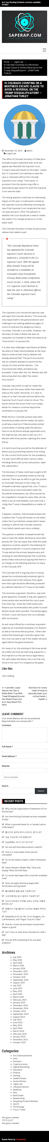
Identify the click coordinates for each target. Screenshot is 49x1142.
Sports (16, 1104)
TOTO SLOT (7, 1120)
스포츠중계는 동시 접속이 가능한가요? (22, 896)
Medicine (17, 1089)
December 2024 (20, 1005)
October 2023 (19, 1042)
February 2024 (20, 1034)
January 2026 (19, 968)
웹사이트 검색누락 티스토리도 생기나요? (23, 832)
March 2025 (18, 997)
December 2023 (20, 1039)
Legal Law (11, 153)
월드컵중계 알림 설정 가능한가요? (20, 891)
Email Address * (9, 756)
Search (5, 786)
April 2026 (17, 962)
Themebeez (21, 1139)
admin (29, 150)
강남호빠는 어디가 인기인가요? (19, 842)
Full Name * (7, 746)
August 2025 (19, 982)
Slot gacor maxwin (10, 1117)
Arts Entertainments (22, 1055)
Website (6, 766)
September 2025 (20, 980)
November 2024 (20, 1008)
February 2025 (20, 999)
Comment (6, 725)
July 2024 (17, 1019)
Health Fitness (19, 1078)
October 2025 (19, 977)
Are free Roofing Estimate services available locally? (21, 3)
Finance (16, 1072)
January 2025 (19, 1002)
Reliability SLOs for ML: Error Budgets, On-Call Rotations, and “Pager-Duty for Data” (23, 918)
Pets (15, 1092)
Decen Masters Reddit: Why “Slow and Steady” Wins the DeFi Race (21, 869)
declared (13, 358)
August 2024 (19, 1016)
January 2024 (19, 1036)
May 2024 (17, 1025)
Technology (18, 1106)
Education (17, 1069)
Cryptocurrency (20, 1064)
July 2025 (17, 985)
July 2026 (17, 957)
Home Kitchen (19, 1081)
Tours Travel (19, 1109)
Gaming (16, 1075)
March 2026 (18, 965)
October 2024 (19, 1011)
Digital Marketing (21, 1067)
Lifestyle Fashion (21, 1086)
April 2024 (17, 1028)
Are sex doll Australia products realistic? (23, 847)
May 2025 (17, 991)
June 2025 (17, 988)
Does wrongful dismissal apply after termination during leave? (20, 884)
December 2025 (20, 971)
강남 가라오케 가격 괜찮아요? (18, 837)
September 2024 (20, 1014)
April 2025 (17, 994)
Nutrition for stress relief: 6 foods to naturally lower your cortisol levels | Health (37, 693)
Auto (15, 1058)
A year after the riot (21, 372)
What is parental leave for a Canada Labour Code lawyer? (24, 826)
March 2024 (18, 1031)
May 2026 (17, 960)
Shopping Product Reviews (25, 1101)
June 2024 (17, 1022)
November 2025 (20, 974)
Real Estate (18, 1095)
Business (17, 1061)
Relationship (19, 1098)
